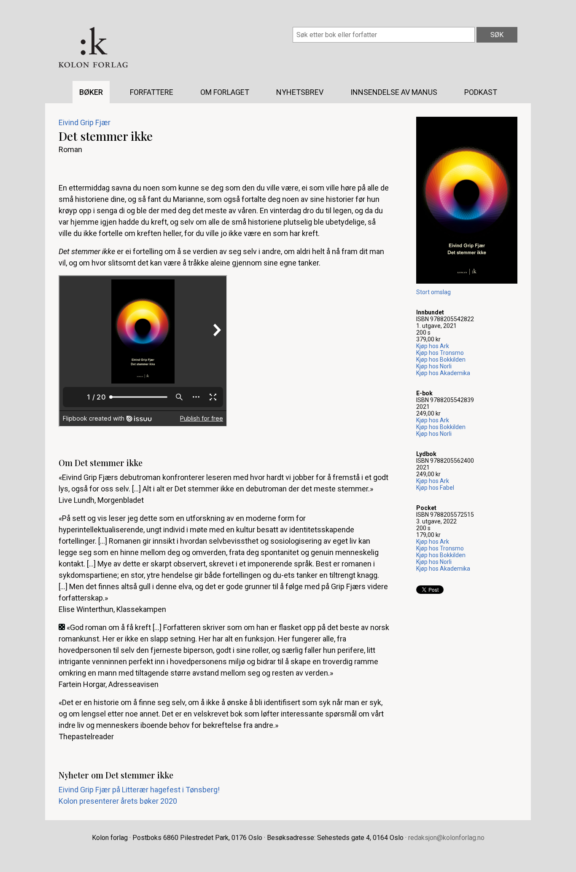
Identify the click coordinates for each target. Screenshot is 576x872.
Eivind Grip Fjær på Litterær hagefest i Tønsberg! (139, 789)
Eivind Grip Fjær (84, 122)
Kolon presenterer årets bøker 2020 (118, 801)
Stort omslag (433, 292)
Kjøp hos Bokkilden (441, 359)
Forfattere (151, 92)
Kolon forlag (93, 47)
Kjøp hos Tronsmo (440, 352)
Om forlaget (224, 92)
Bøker (91, 92)
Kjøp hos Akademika (443, 373)
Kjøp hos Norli (434, 366)
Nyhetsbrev (299, 92)
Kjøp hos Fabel (435, 487)
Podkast (480, 92)
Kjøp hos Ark (432, 346)
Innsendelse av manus (393, 92)
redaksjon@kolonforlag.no (446, 838)
